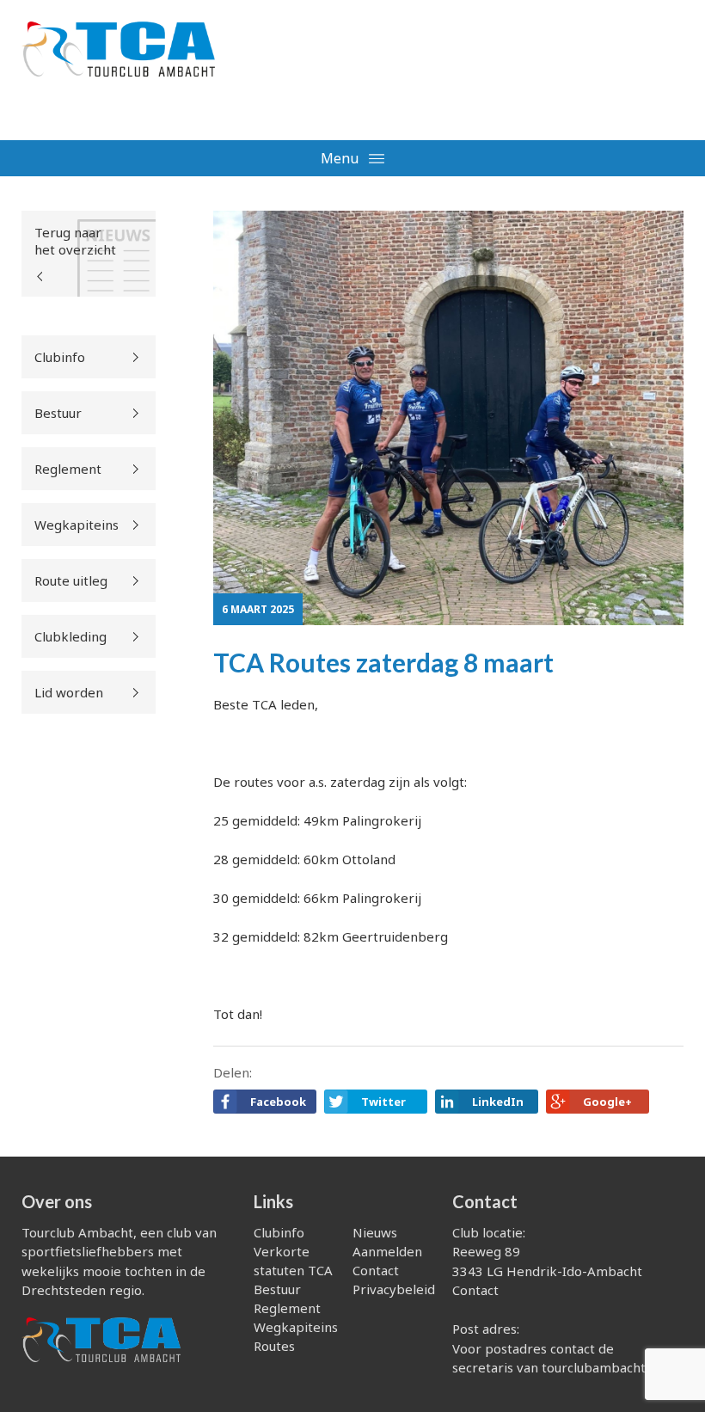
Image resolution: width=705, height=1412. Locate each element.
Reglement (67, 468)
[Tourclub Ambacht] (118, 59)
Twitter (383, 1101)
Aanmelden (387, 1251)
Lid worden (68, 692)
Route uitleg (70, 580)
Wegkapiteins (76, 524)
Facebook (278, 1101)
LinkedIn (498, 1101)
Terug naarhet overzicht (75, 241)
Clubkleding (70, 636)
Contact (375, 1270)
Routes (274, 1345)
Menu (341, 158)
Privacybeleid (393, 1289)
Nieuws (374, 1232)
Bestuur (58, 412)
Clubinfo (59, 356)
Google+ (607, 1101)
